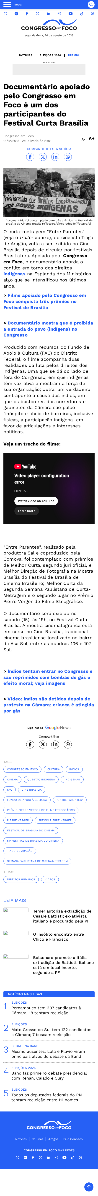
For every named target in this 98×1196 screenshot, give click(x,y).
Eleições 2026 (50, 55)
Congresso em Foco (22, 769)
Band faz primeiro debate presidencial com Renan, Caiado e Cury (49, 1075)
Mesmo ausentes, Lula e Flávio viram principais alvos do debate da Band (48, 1054)
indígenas (72, 779)
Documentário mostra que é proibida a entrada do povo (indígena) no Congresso (48, 329)
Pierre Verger (18, 820)
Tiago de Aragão (20, 850)
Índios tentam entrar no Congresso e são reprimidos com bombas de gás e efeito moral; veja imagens (48, 677)
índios (74, 769)
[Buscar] (91, 4)
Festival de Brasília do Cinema (31, 830)
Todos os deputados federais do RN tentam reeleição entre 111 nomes (46, 1097)
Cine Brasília (32, 789)
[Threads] (92, 14)
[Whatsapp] (5, 14)
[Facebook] (27, 14)
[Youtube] (71, 14)
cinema (12, 779)
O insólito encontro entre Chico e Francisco (58, 937)
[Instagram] (59, 14)
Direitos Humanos (21, 879)
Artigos (53, 1139)
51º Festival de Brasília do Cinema (33, 840)
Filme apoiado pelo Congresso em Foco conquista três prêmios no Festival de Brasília (44, 301)
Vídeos (50, 879)
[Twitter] (37, 14)
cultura (53, 769)
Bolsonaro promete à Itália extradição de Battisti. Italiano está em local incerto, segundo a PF (63, 965)
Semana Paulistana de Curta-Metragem (37, 861)
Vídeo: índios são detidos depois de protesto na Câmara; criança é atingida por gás (48, 705)
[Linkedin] (48, 14)
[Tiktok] (81, 14)
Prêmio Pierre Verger (55, 820)
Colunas (37, 1139)
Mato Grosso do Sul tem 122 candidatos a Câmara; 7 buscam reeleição (51, 1032)
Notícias (25, 55)
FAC (9, 789)
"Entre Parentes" (70, 799)
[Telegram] (16, 14)
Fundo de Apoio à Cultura (27, 799)
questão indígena (41, 779)
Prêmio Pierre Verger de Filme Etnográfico (41, 810)
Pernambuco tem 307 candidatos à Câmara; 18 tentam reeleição (46, 1010)
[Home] (49, 24)
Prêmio (73, 55)
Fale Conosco (73, 1139)
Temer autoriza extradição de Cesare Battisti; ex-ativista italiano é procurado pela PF (62, 916)
